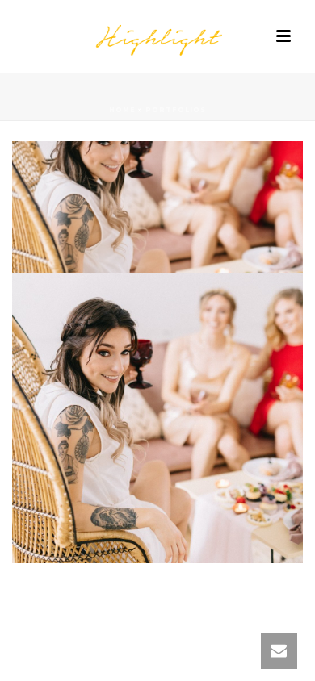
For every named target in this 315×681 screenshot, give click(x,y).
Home (122, 109)
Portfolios (175, 109)
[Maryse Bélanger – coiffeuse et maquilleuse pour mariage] (157, 36)
